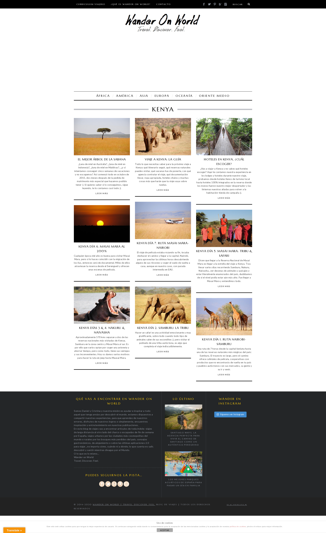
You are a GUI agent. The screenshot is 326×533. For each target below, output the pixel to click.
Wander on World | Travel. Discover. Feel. (124, 504)
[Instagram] (120, 486)
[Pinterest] (114, 486)
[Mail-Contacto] (126, 486)
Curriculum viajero (90, 4)
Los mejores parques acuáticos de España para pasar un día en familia (183, 482)
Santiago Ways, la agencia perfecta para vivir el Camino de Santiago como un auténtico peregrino (183, 438)
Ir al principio (236, 505)
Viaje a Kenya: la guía (163, 159)
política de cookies (238, 526)
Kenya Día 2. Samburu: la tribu (163, 328)
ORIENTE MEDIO (214, 96)
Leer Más (102, 193)
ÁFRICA (103, 96)
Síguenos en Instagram (232, 414)
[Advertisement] (163, 62)
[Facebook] (102, 486)
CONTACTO (163, 4)
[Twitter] (108, 486)
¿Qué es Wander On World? (131, 4)
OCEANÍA (184, 96)
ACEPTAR (164, 530)
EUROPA (162, 96)
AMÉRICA (124, 96)
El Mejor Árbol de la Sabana (102, 159)
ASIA (144, 96)
